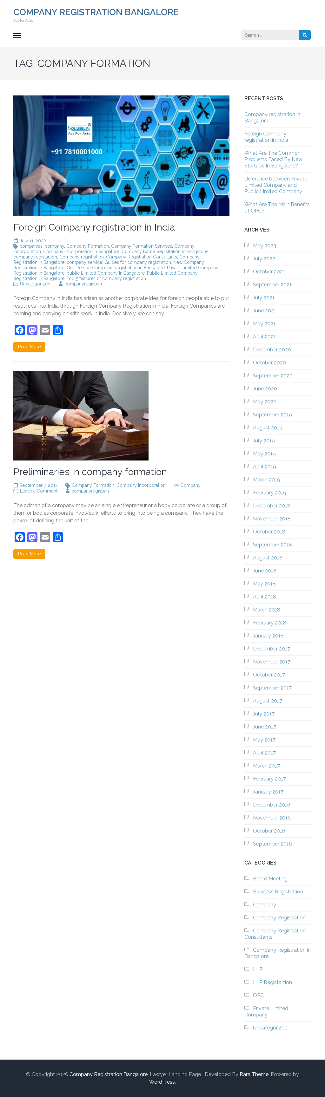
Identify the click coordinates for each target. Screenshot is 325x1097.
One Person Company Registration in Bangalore (116, 267)
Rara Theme (254, 1074)
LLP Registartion (272, 982)
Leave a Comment (38, 490)
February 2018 (269, 623)
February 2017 (269, 779)
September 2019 (272, 415)
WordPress (162, 1082)
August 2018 (267, 558)
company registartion (35, 256)
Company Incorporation (141, 485)
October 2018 (269, 532)
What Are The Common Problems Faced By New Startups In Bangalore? (273, 159)
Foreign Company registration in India (94, 227)
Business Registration (278, 892)
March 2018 (266, 610)
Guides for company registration (137, 262)
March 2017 (266, 766)
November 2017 (271, 662)
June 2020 (265, 389)
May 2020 (264, 402)
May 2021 (264, 324)
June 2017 (264, 727)
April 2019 (264, 467)
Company (190, 485)
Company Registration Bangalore (96, 12)
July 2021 (264, 298)
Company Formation (87, 246)
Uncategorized (35, 283)
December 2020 (272, 350)
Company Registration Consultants (141, 256)
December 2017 (271, 649)
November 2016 (272, 818)
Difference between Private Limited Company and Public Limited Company (275, 185)
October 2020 (269, 363)
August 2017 (267, 701)
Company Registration (279, 918)
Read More (29, 346)
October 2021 (269, 272)
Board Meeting (270, 879)
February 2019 (269, 493)
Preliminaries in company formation (90, 471)
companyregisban (83, 283)
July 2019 (264, 441)
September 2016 (272, 844)
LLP (257, 969)
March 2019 (266, 480)
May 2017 (264, 740)
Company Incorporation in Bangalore (81, 251)
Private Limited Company (266, 1011)
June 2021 (264, 311)
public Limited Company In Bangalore (106, 273)
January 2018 (268, 636)
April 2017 (264, 753)
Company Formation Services (141, 246)
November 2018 (272, 519)
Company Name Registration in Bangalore (165, 251)
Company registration (81, 256)
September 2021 (272, 285)
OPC (258, 995)
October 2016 (269, 831)
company (54, 246)
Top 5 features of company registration (106, 278)
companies (31, 246)
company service (84, 262)
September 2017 (272, 688)
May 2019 (264, 454)
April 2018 (264, 597)
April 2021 (264, 337)
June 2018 (264, 571)
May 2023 (264, 246)
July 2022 (264, 259)
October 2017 (269, 675)
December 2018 (271, 506)
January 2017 (268, 792)
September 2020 (273, 376)
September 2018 (272, 545)
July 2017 (264, 714)
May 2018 (264, 584)
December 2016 (271, 805)
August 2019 (267, 428)
